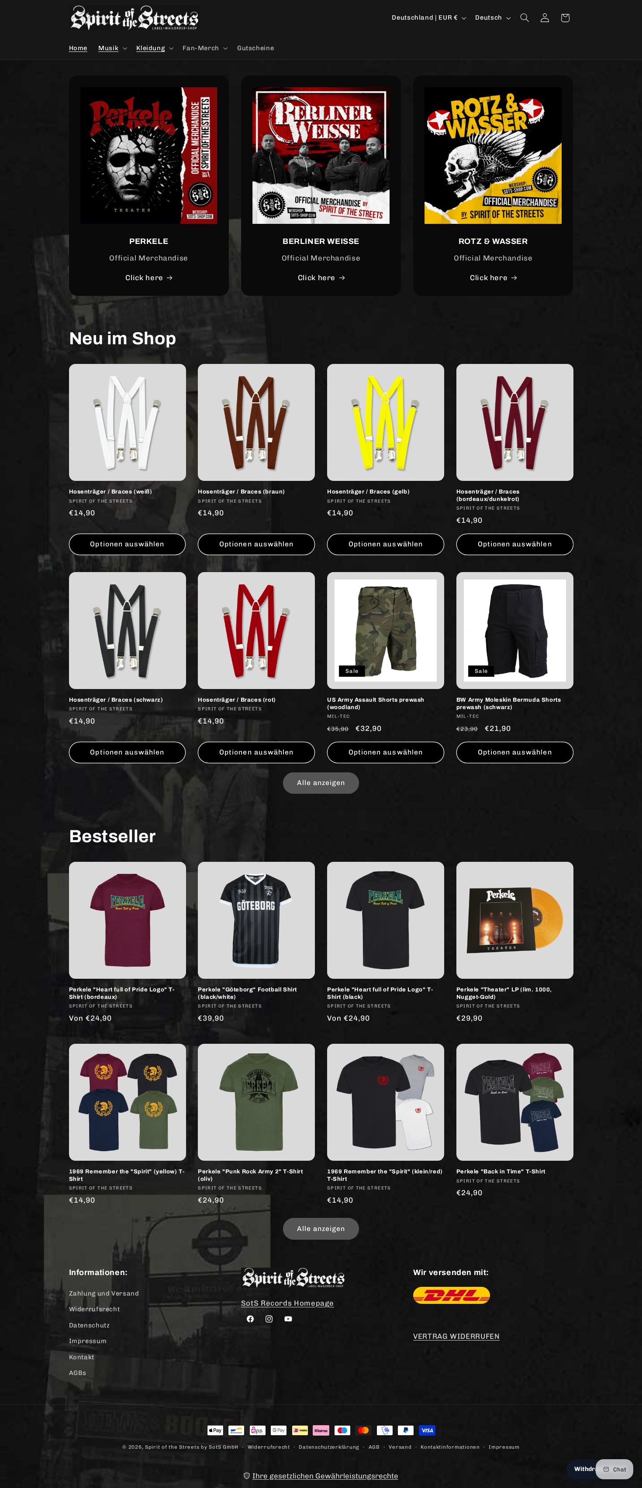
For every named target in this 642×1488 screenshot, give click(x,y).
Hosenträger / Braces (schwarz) (116, 700)
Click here (144, 277)
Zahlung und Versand (104, 1293)
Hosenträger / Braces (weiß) (110, 492)
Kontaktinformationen (450, 1447)
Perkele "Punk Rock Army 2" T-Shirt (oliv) (250, 1175)
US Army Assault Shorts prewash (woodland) (376, 703)
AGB (374, 1447)
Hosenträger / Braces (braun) (241, 492)
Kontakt (81, 1357)
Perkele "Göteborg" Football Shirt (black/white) (247, 993)
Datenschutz (89, 1325)
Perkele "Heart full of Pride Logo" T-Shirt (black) (380, 993)
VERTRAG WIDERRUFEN (456, 1336)
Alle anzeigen (321, 782)
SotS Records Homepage (287, 1303)
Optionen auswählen (127, 544)
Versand (400, 1447)
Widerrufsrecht (94, 1309)
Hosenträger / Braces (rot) (237, 700)
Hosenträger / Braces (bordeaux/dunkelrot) (488, 495)
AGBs (78, 1373)
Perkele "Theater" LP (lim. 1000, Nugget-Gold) (504, 993)
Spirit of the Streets (172, 1447)
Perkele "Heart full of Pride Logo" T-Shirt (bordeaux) (122, 993)
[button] (112, 48)
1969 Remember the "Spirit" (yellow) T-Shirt (127, 1175)
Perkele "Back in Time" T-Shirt (500, 1172)
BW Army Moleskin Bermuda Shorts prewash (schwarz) (508, 703)
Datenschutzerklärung (329, 1447)
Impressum (88, 1341)
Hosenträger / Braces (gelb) (368, 492)
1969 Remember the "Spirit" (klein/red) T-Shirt (385, 1175)
